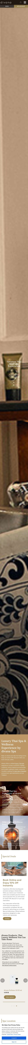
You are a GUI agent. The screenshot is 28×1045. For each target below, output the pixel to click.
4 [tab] (16, 1006)
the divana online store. (9, 965)
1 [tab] (11, 1006)
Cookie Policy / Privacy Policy (14, 1034)
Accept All (14, 1038)
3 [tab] (15, 1006)
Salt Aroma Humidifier (12, 990)
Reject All (14, 1041)
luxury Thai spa (19, 763)
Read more (9, 996)
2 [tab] (13, 1006)
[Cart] (20, 2)
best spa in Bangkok (20, 771)
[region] (14, 1034)
